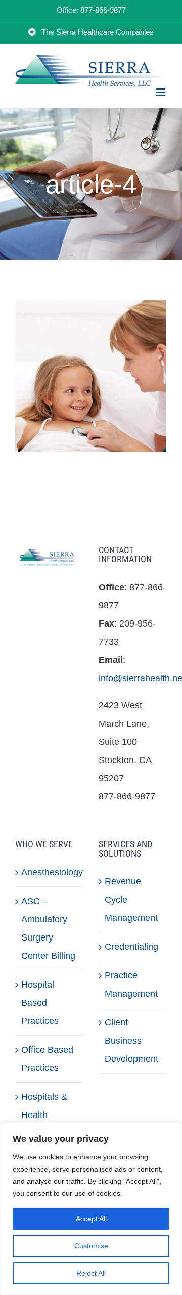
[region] (91, 1208)
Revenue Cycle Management (131, 899)
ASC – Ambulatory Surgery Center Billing (48, 928)
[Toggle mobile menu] (161, 92)
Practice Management (131, 984)
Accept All (91, 1219)
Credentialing (131, 947)
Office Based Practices (47, 1059)
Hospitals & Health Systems (44, 1115)
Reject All (91, 1273)
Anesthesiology (49, 872)
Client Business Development (131, 1040)
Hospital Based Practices (40, 1002)
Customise (91, 1246)
